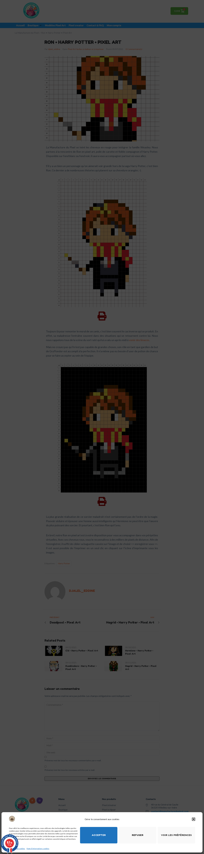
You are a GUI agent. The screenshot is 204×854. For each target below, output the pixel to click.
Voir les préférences (176, 835)
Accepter (99, 835)
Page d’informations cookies (38, 848)
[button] (193, 819)
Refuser (137, 835)
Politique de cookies (17, 848)
